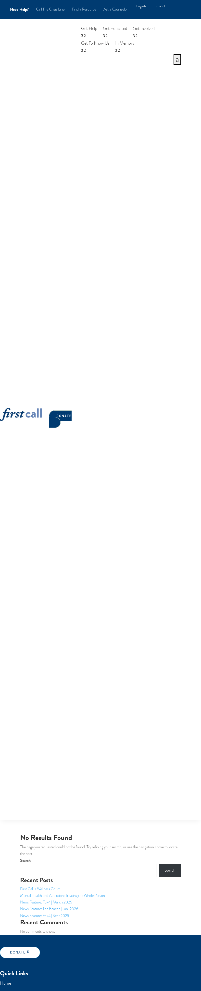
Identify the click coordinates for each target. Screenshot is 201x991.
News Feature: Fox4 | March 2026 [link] (46, 902)
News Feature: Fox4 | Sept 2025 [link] (44, 915)
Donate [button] (64, 416)
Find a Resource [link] (84, 9)
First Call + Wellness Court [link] (40, 889)
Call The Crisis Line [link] (50, 9)
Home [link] (5, 983)
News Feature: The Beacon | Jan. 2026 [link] (49, 909)
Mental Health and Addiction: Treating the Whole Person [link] (62, 895)
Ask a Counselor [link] (115, 9)
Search (25, 860)
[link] (141, 6)
